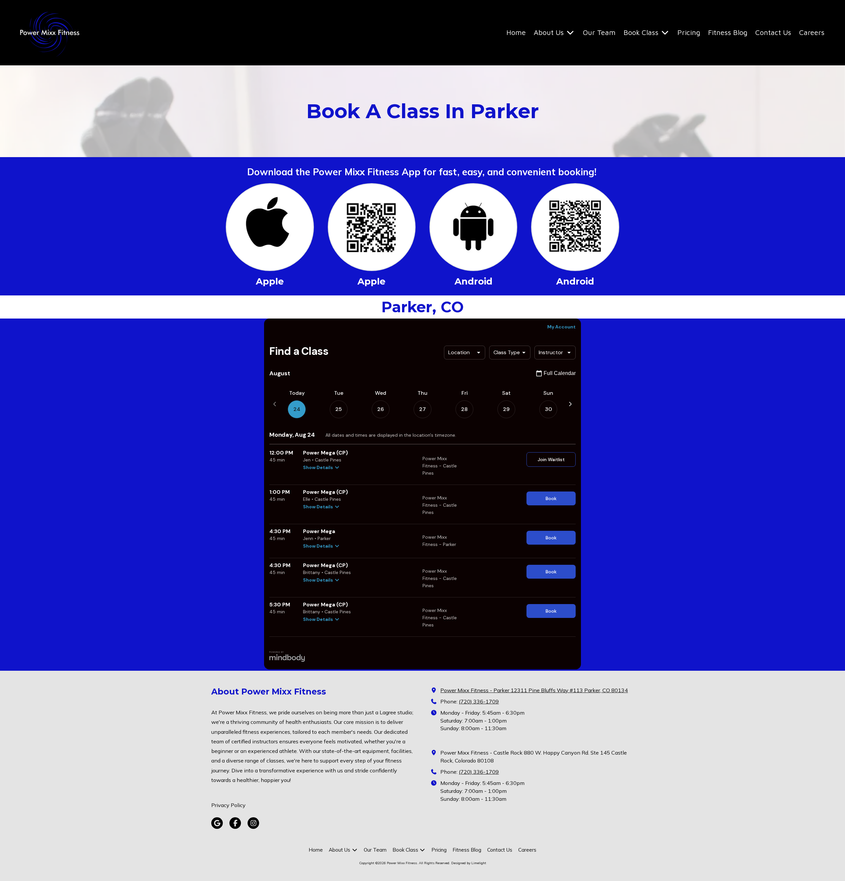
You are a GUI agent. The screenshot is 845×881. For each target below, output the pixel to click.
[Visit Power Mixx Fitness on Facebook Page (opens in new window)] (235, 823)
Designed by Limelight (468, 863)
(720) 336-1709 (479, 701)
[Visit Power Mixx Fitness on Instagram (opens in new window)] (253, 823)
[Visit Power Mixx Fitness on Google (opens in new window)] (217, 823)
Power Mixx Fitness (113, 29)
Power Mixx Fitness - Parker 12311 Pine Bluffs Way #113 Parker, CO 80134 (534, 690)
